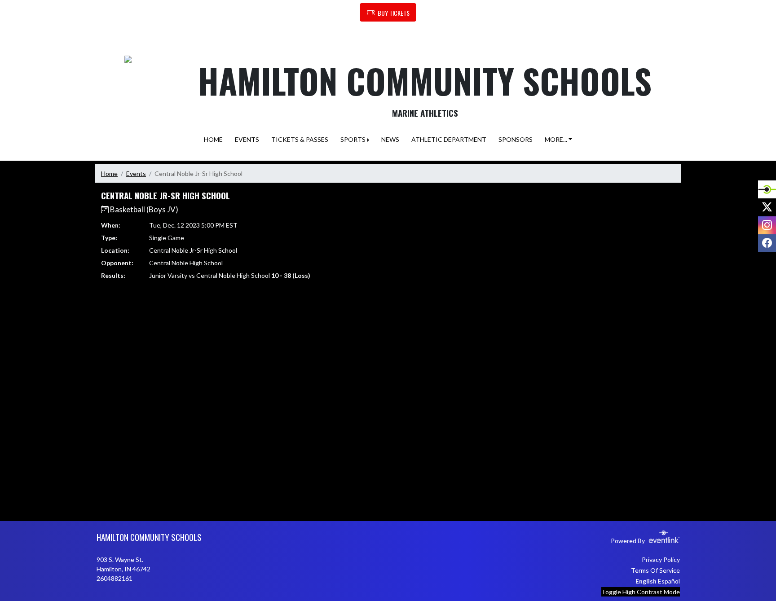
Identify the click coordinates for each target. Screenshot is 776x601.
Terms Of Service (655, 570)
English (646, 581)
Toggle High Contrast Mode (640, 592)
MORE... (556, 139)
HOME (213, 139)
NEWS (390, 139)
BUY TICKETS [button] (394, 13)
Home (109, 173)
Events (136, 173)
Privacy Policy (661, 559)
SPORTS (353, 139)
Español (669, 581)
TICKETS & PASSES (299, 139)
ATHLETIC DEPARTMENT (448, 139)
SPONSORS (515, 139)
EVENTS (247, 139)
